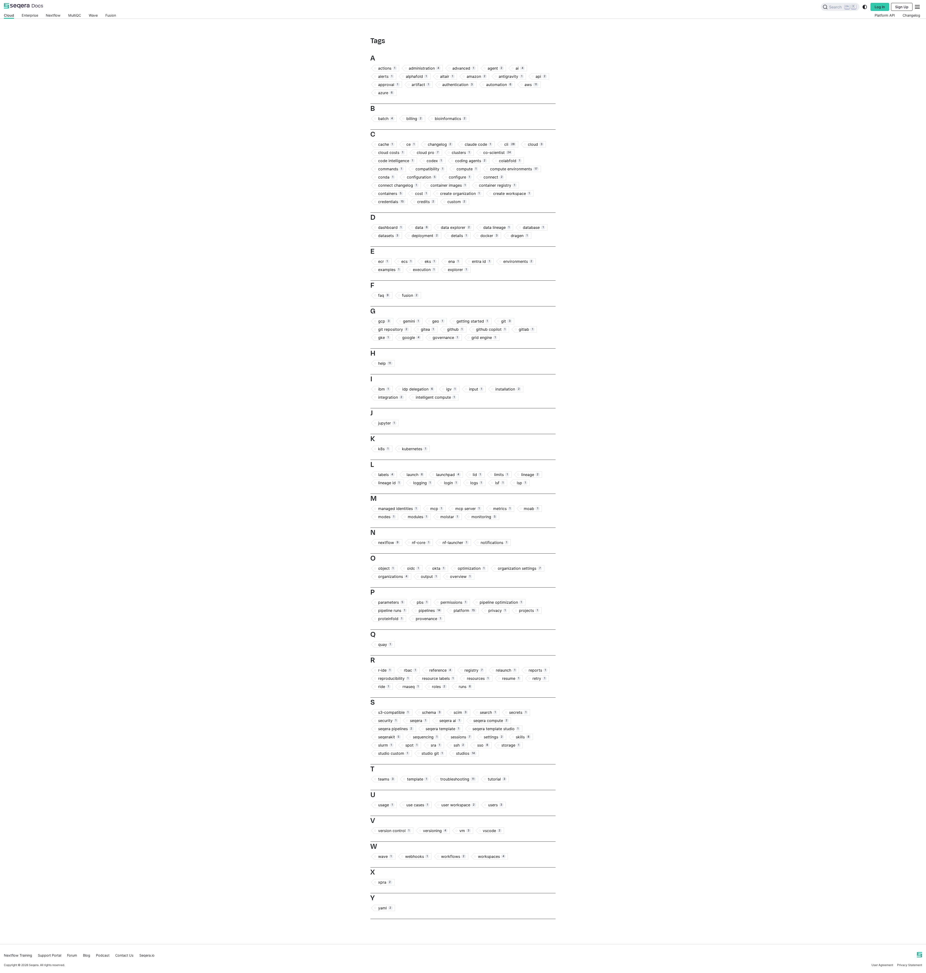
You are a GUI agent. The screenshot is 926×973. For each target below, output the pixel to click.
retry (538, 678)
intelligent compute (435, 397)
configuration (421, 177)
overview (460, 576)
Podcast (102, 955)
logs (476, 482)
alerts (385, 76)
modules (417, 516)
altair (446, 76)
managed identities (397, 508)
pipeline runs (391, 610)
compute (466, 168)
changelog (439, 144)
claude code (478, 144)
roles (438, 686)
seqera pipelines (395, 728)
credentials (391, 201)
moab (531, 508)
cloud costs (390, 152)
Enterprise (30, 15)
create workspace (511, 193)
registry (473, 670)
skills (522, 737)
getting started (472, 321)
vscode (491, 830)
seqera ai (449, 720)
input (475, 389)
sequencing (425, 737)
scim (460, 712)
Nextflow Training (18, 955)
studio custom (393, 753)
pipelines (429, 610)
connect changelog (397, 185)
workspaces (491, 856)
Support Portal (49, 955)
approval (388, 84)
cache (385, 144)
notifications (494, 542)
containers (390, 193)
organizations (392, 576)
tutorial (496, 779)
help (384, 363)
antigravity (510, 76)
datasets (388, 235)
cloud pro (427, 152)
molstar (449, 516)
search (488, 712)
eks (430, 261)
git (505, 321)
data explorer (455, 227)
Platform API (885, 15)
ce (410, 144)
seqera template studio (495, 728)
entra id (481, 261)
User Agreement (882, 965)
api (540, 76)
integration (390, 397)
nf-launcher (455, 542)
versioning (434, 830)
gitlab (526, 329)
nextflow (388, 542)
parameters (390, 602)
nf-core (420, 542)
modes (386, 516)
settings (493, 737)
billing (414, 118)
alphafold (416, 76)
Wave (93, 15)
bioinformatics (450, 118)
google (410, 337)
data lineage (496, 227)
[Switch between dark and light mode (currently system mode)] (865, 7)
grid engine (483, 337)
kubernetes (414, 448)
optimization (471, 568)
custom (456, 201)
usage (385, 804)
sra (435, 745)
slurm (385, 745)
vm (464, 830)
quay (384, 644)
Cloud (9, 15)
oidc (413, 568)
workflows (452, 856)
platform (464, 610)
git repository (392, 329)
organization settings (519, 568)
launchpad (447, 474)
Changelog (911, 15)
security (387, 720)
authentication (457, 84)
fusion (409, 295)
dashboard (390, 227)
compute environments (513, 168)
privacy (497, 610)
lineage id (389, 482)
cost (421, 193)
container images (448, 185)
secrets (517, 712)
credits (425, 201)
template (417, 779)
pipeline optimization (501, 602)
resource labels (438, 678)
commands (390, 168)
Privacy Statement (909, 965)
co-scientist (497, 152)
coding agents (470, 160)
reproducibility (393, 678)
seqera (418, 720)
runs (465, 686)
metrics (502, 508)
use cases (417, 804)
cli (509, 144)
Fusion (110, 15)
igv (451, 389)
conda (385, 177)
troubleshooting (457, 779)
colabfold (509, 160)
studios (465, 753)
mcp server (467, 508)
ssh (459, 745)
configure (459, 177)
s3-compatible (393, 712)
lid (477, 474)
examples (388, 269)
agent (495, 68)
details (459, 235)
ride (383, 686)
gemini (411, 321)
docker (488, 235)
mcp (436, 508)
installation (507, 389)
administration (424, 68)
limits (501, 474)
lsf (499, 482)
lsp (521, 482)
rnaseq (410, 686)
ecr (383, 261)
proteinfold (390, 618)
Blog (86, 955)
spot (411, 745)
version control (393, 830)
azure (385, 92)
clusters (461, 152)
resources (478, 678)
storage (510, 745)
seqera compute (490, 720)
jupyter (386, 423)
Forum (72, 955)
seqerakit (388, 737)
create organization (460, 193)
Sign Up (901, 7)
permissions (453, 602)
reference (440, 670)
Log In (880, 7)
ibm (383, 389)
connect (493, 177)
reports (537, 670)
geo (437, 321)
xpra (384, 882)
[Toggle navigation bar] (917, 7)
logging (422, 482)
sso (482, 745)
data (421, 227)
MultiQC (74, 15)
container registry (497, 185)
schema (431, 712)
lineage (529, 474)
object (386, 568)
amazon (476, 76)
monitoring (483, 516)
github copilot (490, 329)
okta (438, 568)
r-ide (384, 670)
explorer (457, 269)
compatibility (429, 168)
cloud (535, 144)
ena (453, 261)
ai (519, 68)
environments (517, 261)
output (429, 576)
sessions (460, 737)
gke (383, 337)
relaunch (505, 670)
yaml (384, 908)
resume (510, 678)
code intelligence (395, 160)
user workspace (458, 804)
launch (415, 474)
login (450, 482)
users (495, 804)
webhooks (416, 856)
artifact (420, 84)
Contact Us (124, 955)
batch (385, 118)
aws (530, 84)
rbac (410, 670)
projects (528, 610)
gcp (383, 321)
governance (445, 337)
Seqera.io (147, 955)
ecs (406, 261)
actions (386, 68)
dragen (519, 235)
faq (383, 295)
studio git (432, 753)
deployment (425, 235)
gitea (427, 329)
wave (385, 856)
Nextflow (53, 15)
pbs (422, 602)
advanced (463, 68)
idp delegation (417, 389)
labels (385, 474)
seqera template (442, 728)
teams (386, 779)
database (533, 227)
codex (434, 160)
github (455, 329)
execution (424, 269)
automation (498, 84)
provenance (428, 618)
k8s (383, 448)
